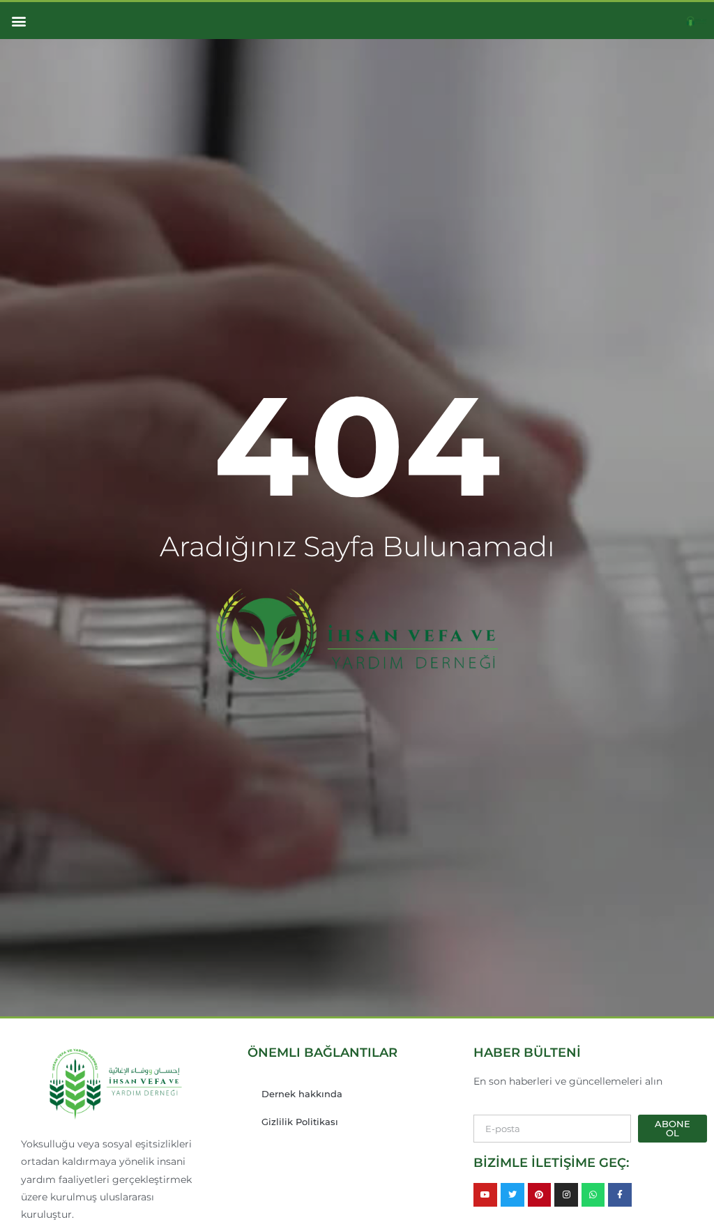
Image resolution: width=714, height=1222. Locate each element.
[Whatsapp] (593, 1195)
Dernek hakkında (301, 1093)
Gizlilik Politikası (299, 1121)
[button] (18, 20)
